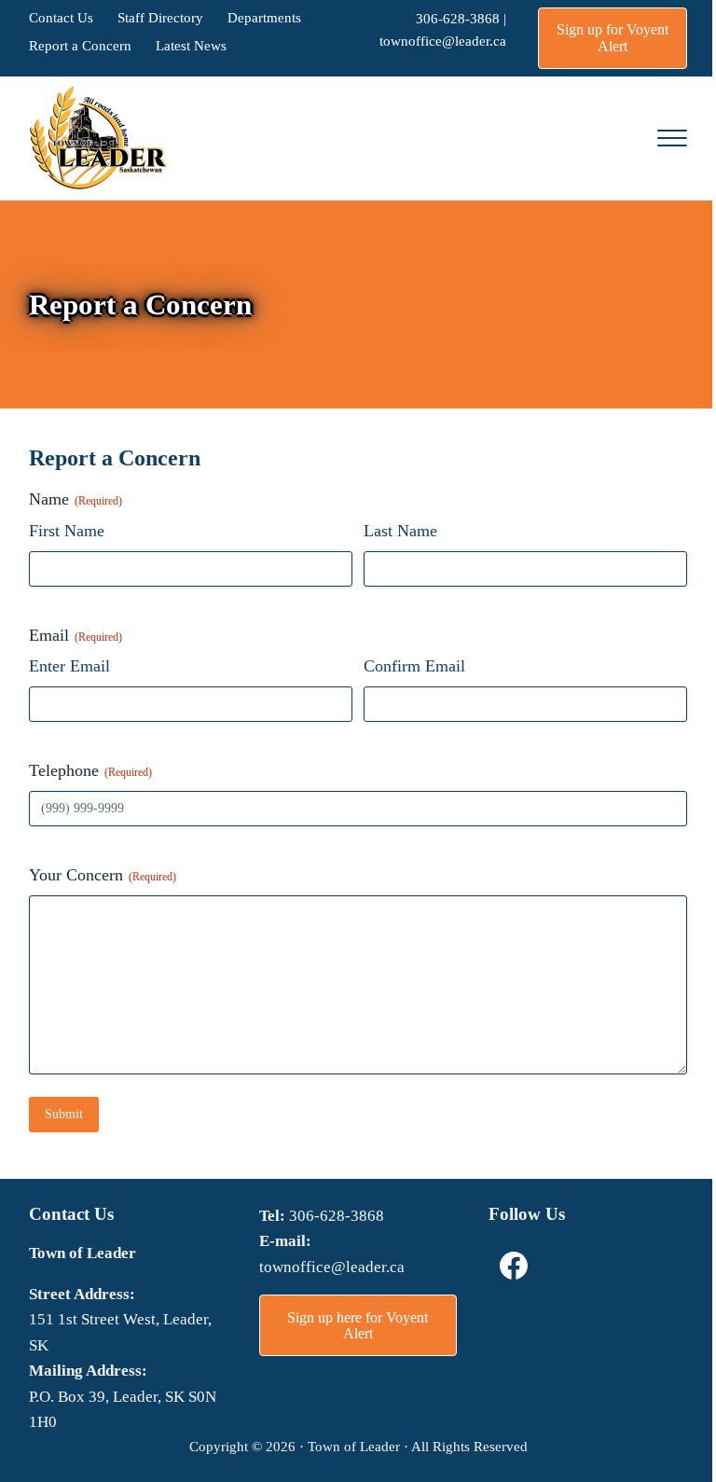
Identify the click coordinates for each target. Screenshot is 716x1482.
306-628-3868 (458, 18)
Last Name (400, 530)
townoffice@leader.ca (442, 40)
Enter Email (69, 666)
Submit (64, 1114)
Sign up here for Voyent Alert (357, 1325)
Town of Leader (354, 1446)
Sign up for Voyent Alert (612, 37)
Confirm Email (414, 666)
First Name (66, 530)
